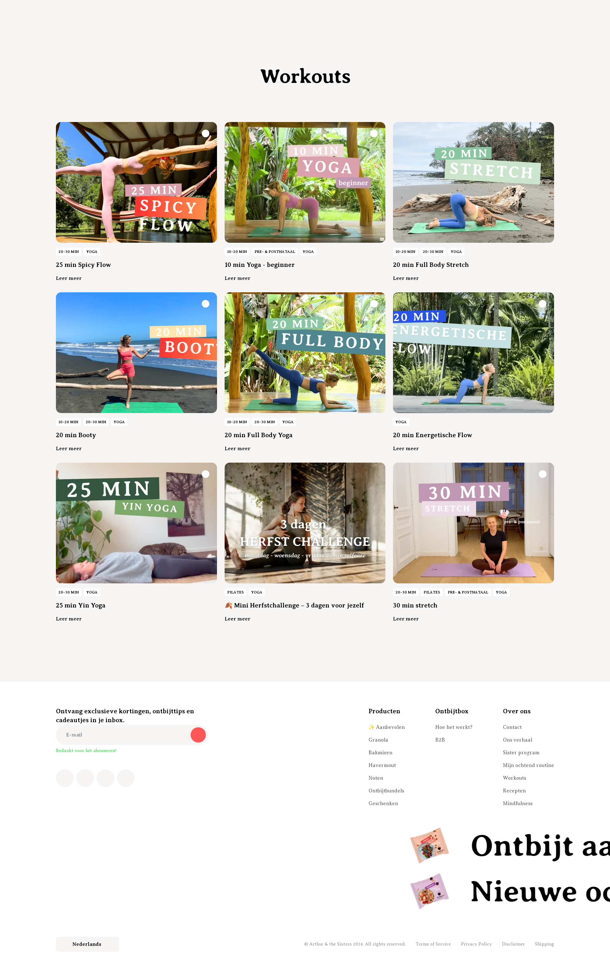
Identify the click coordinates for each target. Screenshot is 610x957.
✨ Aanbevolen (387, 727)
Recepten (514, 791)
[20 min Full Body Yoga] (305, 352)
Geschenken (383, 803)
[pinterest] (105, 778)
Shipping (544, 944)
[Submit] (198, 735)
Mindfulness (517, 803)
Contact (512, 727)
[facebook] (65, 778)
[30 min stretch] (473, 523)
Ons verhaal (517, 740)
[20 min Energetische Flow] (473, 352)
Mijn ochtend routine (528, 765)
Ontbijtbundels (386, 791)
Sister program (521, 753)
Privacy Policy (476, 944)
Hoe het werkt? (453, 727)
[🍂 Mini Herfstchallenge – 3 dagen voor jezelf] (305, 523)
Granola (378, 740)
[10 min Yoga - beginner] (305, 182)
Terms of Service (433, 944)
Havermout (382, 765)
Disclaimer (513, 944)
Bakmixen (380, 753)
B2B (440, 740)
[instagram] (85, 778)
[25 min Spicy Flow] (136, 182)
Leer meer (69, 278)
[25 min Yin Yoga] (136, 523)
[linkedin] (126, 778)
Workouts (514, 778)
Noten (376, 778)
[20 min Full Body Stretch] (473, 182)
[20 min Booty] (136, 352)
